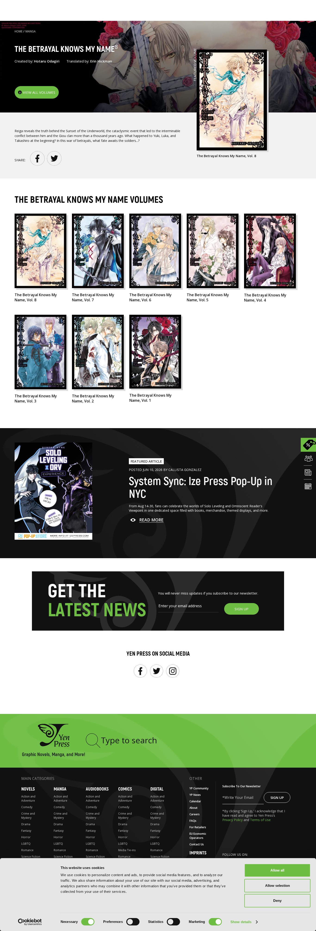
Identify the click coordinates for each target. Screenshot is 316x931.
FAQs (192, 821)
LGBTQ (26, 844)
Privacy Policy (233, 820)
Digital (156, 789)
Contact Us (196, 844)
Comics (125, 789)
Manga (30, 31)
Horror (26, 837)
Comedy (26, 807)
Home (18, 31)
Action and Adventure (28, 798)
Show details (240, 922)
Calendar (195, 801)
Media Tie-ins (127, 850)
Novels (28, 789)
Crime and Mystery (28, 816)
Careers (194, 814)
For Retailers (197, 827)
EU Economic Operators (197, 836)
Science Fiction (30, 857)
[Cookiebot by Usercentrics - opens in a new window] (30, 922)
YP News (195, 795)
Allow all (277, 870)
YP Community (198, 788)
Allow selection (277, 885)
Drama (25, 824)
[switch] (132, 921)
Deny (277, 901)
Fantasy (26, 831)
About (193, 808)
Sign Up (277, 797)
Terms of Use (260, 820)
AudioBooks (97, 789)
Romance (27, 850)
